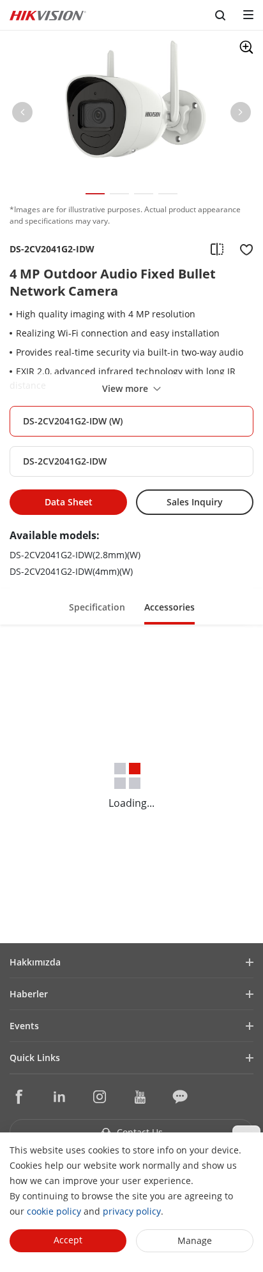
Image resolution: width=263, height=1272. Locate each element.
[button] (22, 114)
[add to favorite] (242, 249)
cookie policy (54, 1211)
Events (24, 1026)
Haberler (29, 994)
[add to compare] (217, 249)
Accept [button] (68, 1240)
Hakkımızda (35, 962)
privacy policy (132, 1211)
